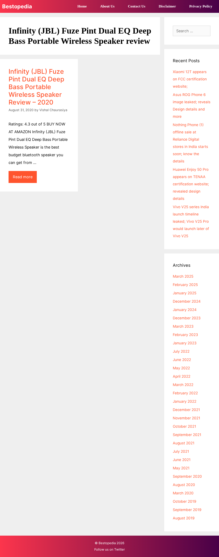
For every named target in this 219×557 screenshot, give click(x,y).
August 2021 (183, 443)
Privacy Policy (200, 6)
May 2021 (181, 468)
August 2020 (184, 485)
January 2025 (184, 293)
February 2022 (185, 393)
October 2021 (184, 426)
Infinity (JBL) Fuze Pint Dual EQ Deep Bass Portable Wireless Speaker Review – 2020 (36, 87)
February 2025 (185, 285)
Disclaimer (167, 6)
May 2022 (181, 368)
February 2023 (185, 335)
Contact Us (136, 6)
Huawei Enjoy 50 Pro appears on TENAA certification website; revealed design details (191, 184)
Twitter (119, 549)
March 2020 (183, 493)
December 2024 (187, 301)
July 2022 (181, 351)
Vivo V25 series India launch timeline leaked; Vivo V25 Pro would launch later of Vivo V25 (191, 221)
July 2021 (181, 451)
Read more (25, 178)
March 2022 (183, 385)
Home (82, 6)
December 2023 (187, 318)
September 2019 (187, 510)
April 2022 (181, 376)
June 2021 (182, 460)
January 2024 (185, 310)
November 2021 (186, 418)
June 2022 (182, 360)
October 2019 (184, 501)
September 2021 (187, 435)
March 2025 (183, 276)
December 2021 (186, 410)
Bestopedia (17, 6)
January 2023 (185, 343)
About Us (107, 6)
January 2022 (184, 401)
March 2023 (183, 326)
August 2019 (184, 518)
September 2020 (187, 476)
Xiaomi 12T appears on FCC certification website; (190, 79)
